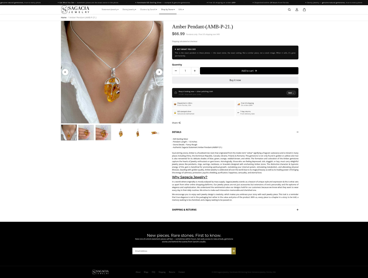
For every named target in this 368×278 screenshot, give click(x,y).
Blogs (146, 272)
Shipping (175, 41)
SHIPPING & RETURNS (184, 209)
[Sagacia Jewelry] (75, 9)
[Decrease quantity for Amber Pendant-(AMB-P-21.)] (176, 70)
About (138, 272)
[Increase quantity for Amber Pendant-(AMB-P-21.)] (195, 70)
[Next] (159, 72)
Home (64, 17)
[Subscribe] (233, 251)
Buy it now (235, 80)
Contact (182, 272)
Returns (172, 272)
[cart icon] (304, 9)
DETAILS (176, 132)
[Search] (289, 9)
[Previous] (65, 72)
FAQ (153, 272)
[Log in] (297, 9)
